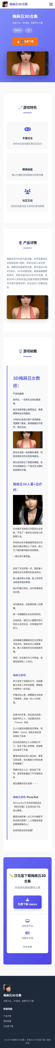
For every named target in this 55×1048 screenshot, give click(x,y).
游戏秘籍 (7, 1021)
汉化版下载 (8, 1026)
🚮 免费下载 (27, 41)
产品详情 (7, 1016)
